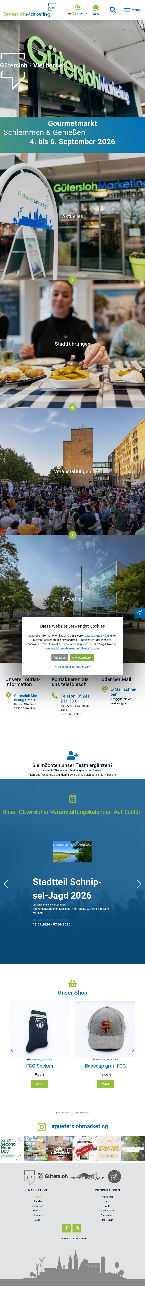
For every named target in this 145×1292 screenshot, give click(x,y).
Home (37, 1196)
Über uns (37, 1215)
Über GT (37, 1210)
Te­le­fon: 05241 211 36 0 (75, 699)
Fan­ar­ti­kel (47, 1059)
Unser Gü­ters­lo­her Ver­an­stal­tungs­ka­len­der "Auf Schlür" (72, 811)
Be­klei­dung (35, 1059)
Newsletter (107, 1196)
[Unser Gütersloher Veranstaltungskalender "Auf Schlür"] (73, 799)
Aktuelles (37, 1201)
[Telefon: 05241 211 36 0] (55, 695)
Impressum (107, 1219)
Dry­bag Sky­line (105, 1066)
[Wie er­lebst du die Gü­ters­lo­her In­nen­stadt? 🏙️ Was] (36, 1148)
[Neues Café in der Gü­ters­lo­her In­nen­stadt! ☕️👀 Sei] (60, 1148)
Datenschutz (107, 1215)
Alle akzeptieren (82, 657)
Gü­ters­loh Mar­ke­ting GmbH (26, 698)
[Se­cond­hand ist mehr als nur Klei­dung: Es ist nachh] (12, 1148)
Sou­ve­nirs (107, 1059)
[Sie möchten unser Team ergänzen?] (72, 755)
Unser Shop (72, 992)
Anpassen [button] (60, 657)
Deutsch (78, 13)
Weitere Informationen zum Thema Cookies (73, 648)
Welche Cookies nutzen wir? (72, 666)
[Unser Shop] (73, 984)
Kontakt (107, 1201)
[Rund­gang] (140, 613)
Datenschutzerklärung (98, 635)
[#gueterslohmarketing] (42, 1127)
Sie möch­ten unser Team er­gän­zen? (72, 765)
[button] (112, 10)
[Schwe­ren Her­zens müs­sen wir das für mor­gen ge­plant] (84, 1148)
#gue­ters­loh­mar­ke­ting (79, 1126)
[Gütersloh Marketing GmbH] (8, 695)
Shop (37, 1219)
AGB (107, 1206)
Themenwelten (37, 1206)
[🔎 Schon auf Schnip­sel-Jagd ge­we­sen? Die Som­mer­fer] (133, 1148)
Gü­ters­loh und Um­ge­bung (52, 919)
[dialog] (72, 646)
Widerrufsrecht (107, 1210)
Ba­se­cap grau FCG (39, 1066)
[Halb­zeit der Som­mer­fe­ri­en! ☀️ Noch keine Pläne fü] (109, 1148)
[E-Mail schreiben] (105, 689)
